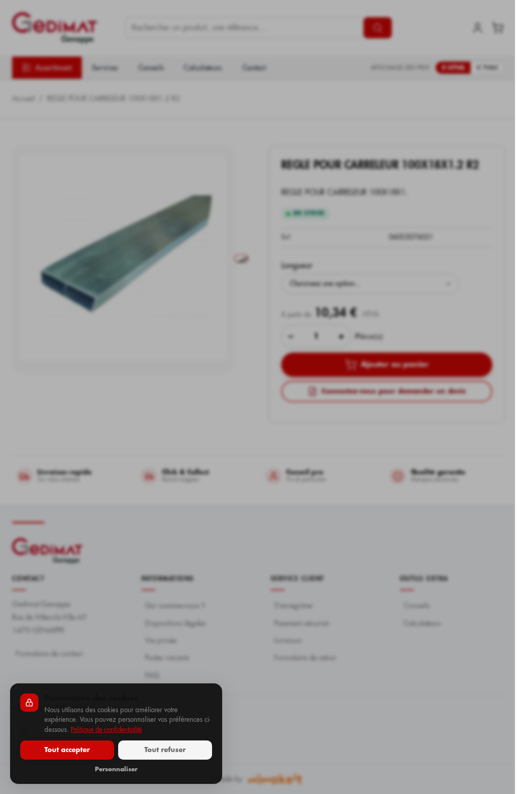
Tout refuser (165, 750)
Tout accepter (67, 750)
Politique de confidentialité (106, 729)
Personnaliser (116, 769)
